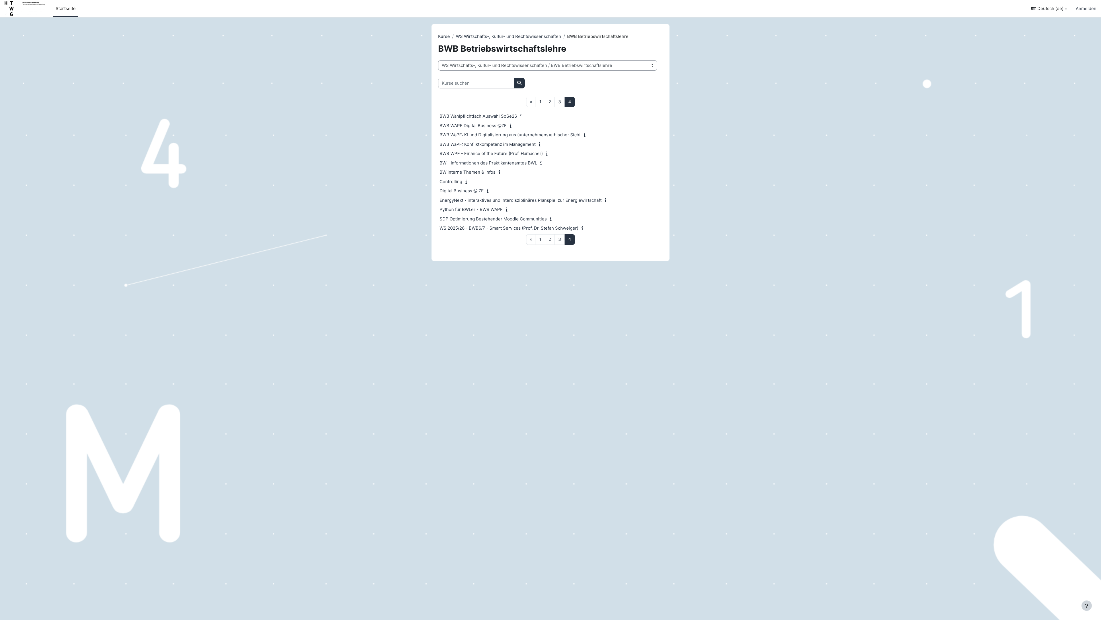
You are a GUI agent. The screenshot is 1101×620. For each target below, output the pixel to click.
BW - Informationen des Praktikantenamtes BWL (488, 163)
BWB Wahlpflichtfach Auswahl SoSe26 (478, 116)
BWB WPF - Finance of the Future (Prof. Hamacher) (491, 153)
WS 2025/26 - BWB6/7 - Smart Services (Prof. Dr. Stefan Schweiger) (509, 228)
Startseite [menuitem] (66, 8)
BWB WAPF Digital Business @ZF (473, 125)
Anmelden (1086, 8)
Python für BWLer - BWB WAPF (471, 209)
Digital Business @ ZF (462, 190)
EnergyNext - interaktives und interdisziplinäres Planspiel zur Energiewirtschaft (521, 200)
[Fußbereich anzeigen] (1087, 605)
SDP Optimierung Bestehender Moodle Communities (493, 219)
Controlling (451, 181)
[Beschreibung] (522, 116)
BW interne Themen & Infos (467, 172)
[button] (1049, 8)
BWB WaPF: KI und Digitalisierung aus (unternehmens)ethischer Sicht (510, 134)
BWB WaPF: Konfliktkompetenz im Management (488, 144)
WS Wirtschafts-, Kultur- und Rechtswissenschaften (508, 36)
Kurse (444, 36)
